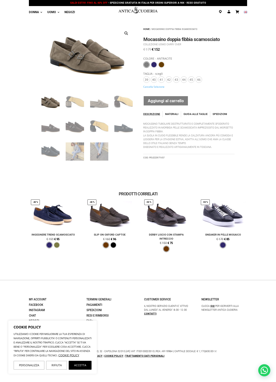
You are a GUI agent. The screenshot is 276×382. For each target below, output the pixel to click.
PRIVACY (97, 356)
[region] (52, 347)
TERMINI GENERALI (98, 299)
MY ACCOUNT (37, 299)
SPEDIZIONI (94, 310)
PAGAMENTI (94, 304)
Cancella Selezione (153, 86)
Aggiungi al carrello (166, 100)
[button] (126, 33)
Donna (34, 12)
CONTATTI (150, 313)
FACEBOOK (36, 304)
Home (146, 29)
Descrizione (151, 114)
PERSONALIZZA (29, 365)
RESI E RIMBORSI (97, 315)
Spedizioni (220, 114)
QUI (212, 306)
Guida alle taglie (195, 114)
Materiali (171, 114)
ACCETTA (80, 365)
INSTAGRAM (37, 310)
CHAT (32, 315)
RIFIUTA (57, 365)
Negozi (69, 12)
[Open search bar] (81, 13)
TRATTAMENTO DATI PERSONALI (144, 356)
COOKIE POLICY (68, 355)
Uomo (51, 12)
